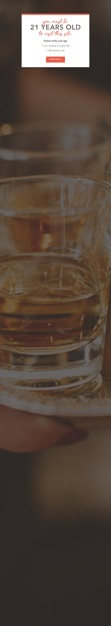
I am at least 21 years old (56, 46)
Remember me (56, 51)
